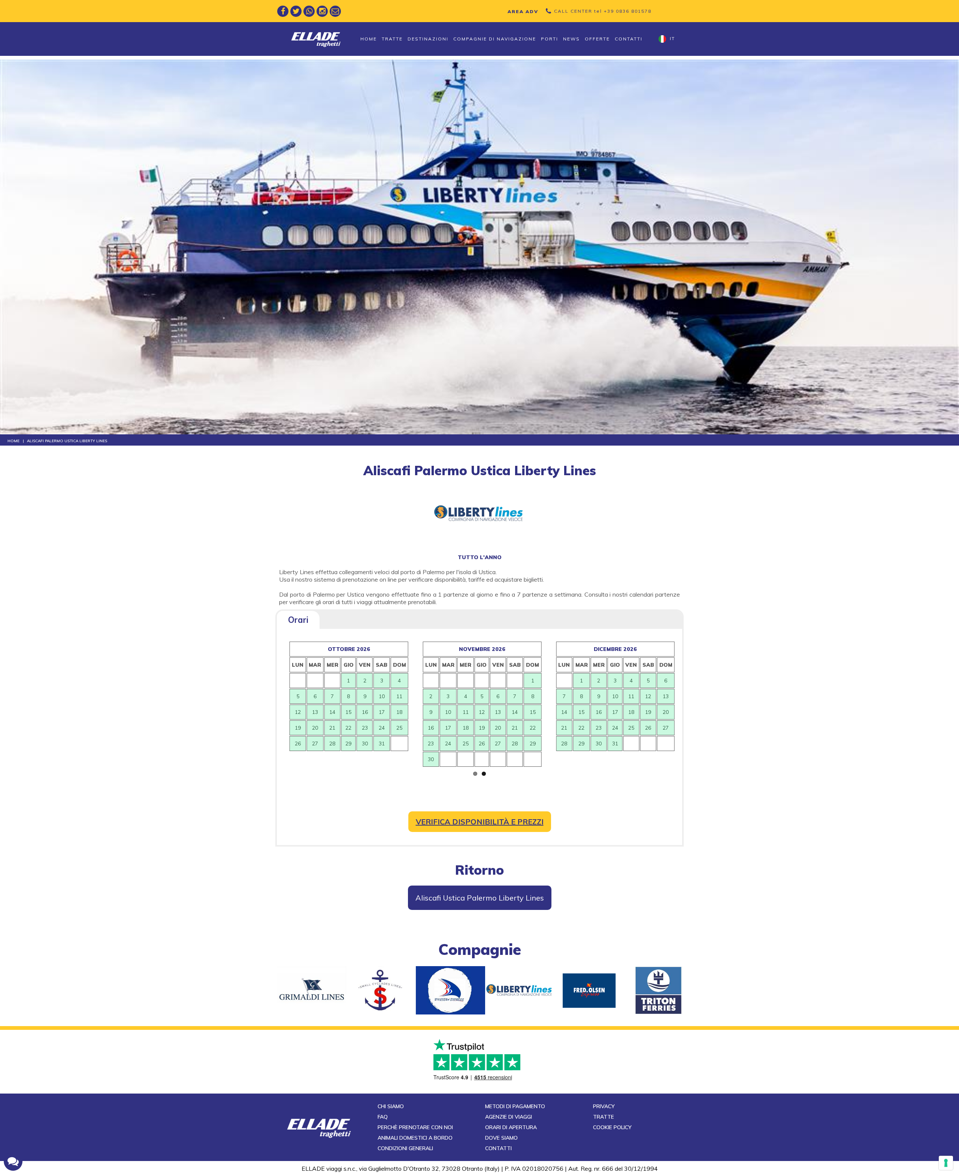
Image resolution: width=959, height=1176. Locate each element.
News (571, 39)
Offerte (597, 39)
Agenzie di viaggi (508, 1116)
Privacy (604, 1106)
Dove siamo (501, 1137)
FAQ (383, 1116)
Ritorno (479, 870)
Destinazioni (428, 39)
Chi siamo (391, 1106)
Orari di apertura (511, 1127)
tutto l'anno (480, 557)
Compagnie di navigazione (494, 39)
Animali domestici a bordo (415, 1137)
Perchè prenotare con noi (415, 1127)
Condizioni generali (405, 1148)
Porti (549, 39)
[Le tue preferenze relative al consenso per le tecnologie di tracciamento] (946, 1163)
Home (368, 39)
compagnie (479, 949)
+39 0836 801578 (627, 11)
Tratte (392, 39)
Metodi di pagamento (515, 1106)
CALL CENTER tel (602, 11)
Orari (298, 620)
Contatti (628, 39)
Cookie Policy (612, 1127)
